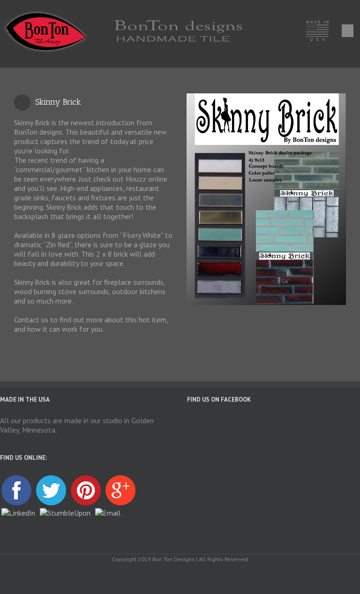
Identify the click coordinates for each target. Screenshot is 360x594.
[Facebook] (180, 576)
